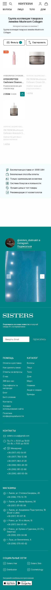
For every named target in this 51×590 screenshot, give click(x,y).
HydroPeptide (9, 76)
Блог (5, 392)
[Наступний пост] (42, 276)
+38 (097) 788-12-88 (17, 456)
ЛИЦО (20, 9)
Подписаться (24, 246)
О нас (5, 376)
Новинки (31, 385)
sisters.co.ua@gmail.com (18, 436)
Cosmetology (37, 569)
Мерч (29, 381)
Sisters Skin (36, 563)
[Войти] (40, 4)
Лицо (29, 367)
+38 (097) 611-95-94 (16, 505)
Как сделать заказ (12, 367)
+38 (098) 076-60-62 (17, 543)
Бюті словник (9, 397)
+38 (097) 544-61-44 (16, 524)
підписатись (39, 339)
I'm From (29, 76)
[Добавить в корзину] (22, 94)
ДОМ (43, 9)
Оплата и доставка (12, 363)
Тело (29, 372)
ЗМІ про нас (8, 381)
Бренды (31, 394)
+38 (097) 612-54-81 (16, 452)
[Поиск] (10, 4)
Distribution (12, 569)
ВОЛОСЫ (7, 9)
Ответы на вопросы (12, 372)
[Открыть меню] (5, 4)
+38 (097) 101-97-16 (16, 516)
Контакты (7, 401)
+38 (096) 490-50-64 (17, 473)
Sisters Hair (12, 563)
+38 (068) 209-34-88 (17, 535)
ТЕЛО (32, 9)
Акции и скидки (34, 390)
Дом (29, 376)
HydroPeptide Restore (20, 76)
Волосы (30, 363)
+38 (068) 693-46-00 (17, 465)
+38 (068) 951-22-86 (16, 469)
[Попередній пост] (9, 276)
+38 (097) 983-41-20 (17, 461)
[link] (46, 4)
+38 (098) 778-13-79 (16, 497)
